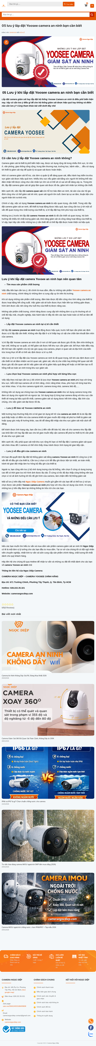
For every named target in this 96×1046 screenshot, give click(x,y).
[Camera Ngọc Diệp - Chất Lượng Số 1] (3, 6)
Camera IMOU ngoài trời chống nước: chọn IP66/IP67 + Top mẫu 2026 (29, 927)
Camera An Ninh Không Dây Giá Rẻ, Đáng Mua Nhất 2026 (24, 676)
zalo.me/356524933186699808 (14, 1006)
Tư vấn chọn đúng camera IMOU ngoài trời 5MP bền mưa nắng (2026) (29, 864)
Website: (8, 1019)
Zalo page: (7, 1004)
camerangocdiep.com (13, 1022)
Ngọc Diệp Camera (35, 482)
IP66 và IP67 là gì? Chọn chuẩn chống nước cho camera (23, 801)
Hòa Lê (22, 32)
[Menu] (92, 6)
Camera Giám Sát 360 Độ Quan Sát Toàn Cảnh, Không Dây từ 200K (28, 738)
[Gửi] (68, 4)
